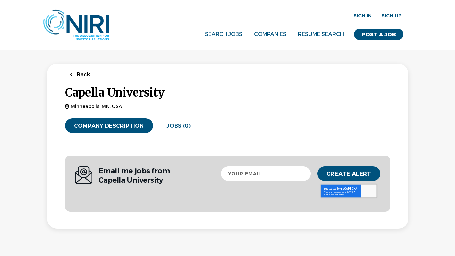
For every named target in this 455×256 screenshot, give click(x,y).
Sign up (392, 16)
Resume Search (321, 34)
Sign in (363, 16)
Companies (270, 34)
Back (82, 74)
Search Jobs (223, 34)
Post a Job (378, 34)
